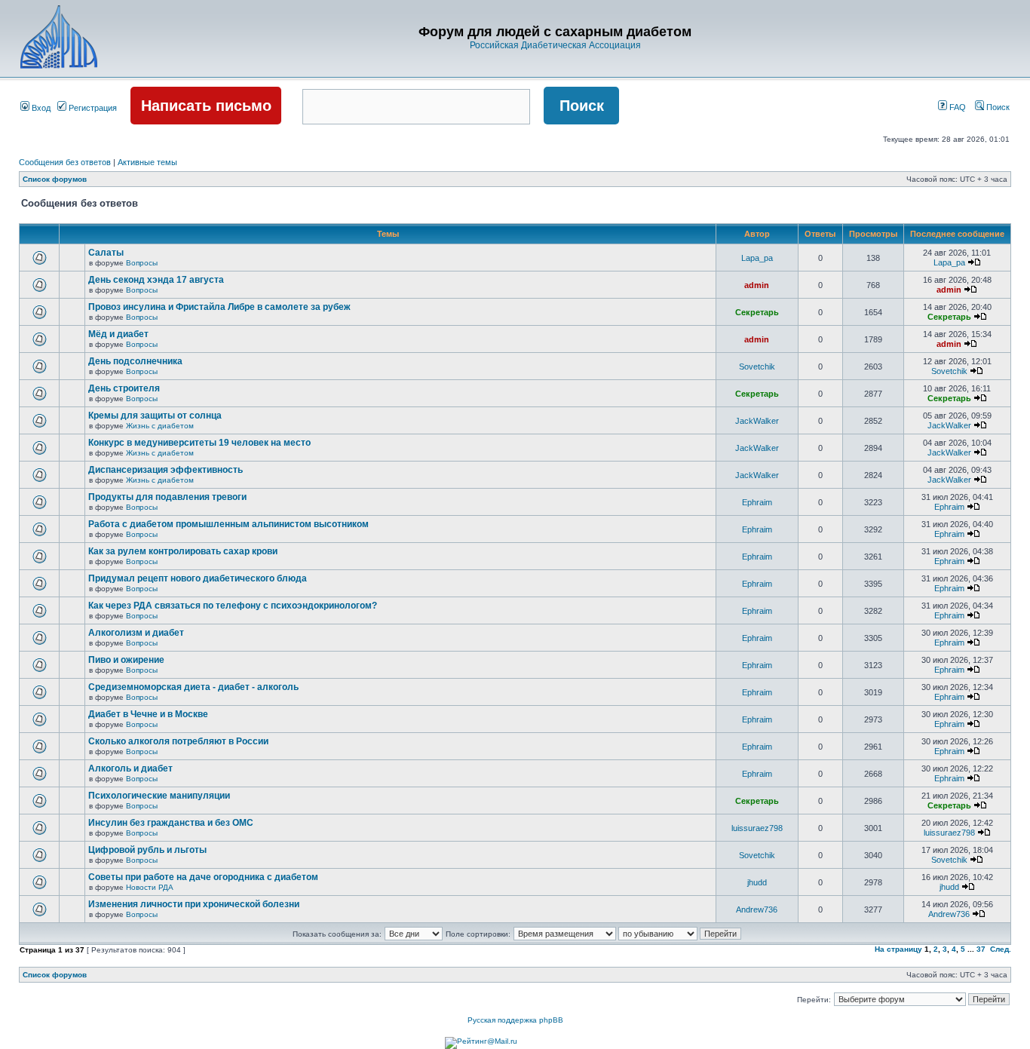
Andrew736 (756, 909)
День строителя (124, 388)
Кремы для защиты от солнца (155, 415)
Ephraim (757, 502)
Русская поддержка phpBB (515, 1020)
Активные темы (147, 162)
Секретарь (757, 312)
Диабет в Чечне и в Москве (148, 714)
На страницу (898, 949)
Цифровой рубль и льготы (147, 850)
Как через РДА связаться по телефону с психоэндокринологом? (232, 605)
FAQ (956, 107)
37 (981, 949)
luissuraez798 (757, 828)
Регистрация (91, 107)
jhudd (757, 882)
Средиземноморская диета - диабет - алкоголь (193, 687)
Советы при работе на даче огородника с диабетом (203, 877)
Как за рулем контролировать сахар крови (182, 551)
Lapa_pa (757, 257)
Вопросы (142, 263)
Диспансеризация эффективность (165, 470)
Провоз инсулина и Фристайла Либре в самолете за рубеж (219, 307)
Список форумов (55, 179)
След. (1000, 949)
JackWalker (757, 420)
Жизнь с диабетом (160, 426)
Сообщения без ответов (65, 162)
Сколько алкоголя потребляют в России (178, 741)
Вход (40, 107)
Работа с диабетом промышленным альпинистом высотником (228, 524)
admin (756, 285)
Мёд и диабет (118, 334)
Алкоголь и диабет (130, 768)
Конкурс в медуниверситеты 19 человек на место (199, 442)
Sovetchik (757, 366)
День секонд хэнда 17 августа (156, 280)
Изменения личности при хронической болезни (193, 904)
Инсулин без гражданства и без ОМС (170, 822)
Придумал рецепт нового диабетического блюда (197, 578)
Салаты (106, 252)
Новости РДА (149, 887)
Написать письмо (206, 105)
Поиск (997, 107)
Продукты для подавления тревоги (167, 497)
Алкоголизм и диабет (136, 632)
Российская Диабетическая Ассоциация (555, 45)
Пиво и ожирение (126, 660)
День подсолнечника (135, 361)
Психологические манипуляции (159, 795)
